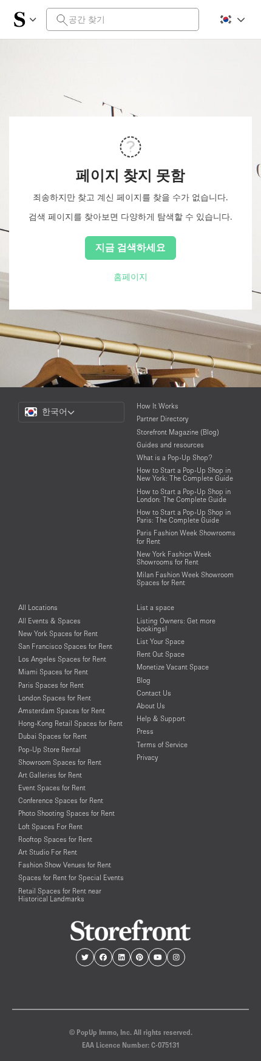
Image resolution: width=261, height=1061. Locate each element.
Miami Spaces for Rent (53, 672)
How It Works (157, 406)
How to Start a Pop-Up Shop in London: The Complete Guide (184, 495)
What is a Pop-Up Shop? (174, 457)
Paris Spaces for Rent (51, 685)
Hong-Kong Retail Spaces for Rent (70, 723)
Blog (144, 680)
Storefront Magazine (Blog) (178, 432)
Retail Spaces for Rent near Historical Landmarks (59, 895)
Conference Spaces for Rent (60, 800)
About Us (151, 706)
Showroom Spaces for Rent (59, 762)
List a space (155, 607)
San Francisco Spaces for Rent (65, 646)
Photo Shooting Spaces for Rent (66, 813)
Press (145, 731)
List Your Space (161, 641)
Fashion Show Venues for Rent (64, 865)
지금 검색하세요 (130, 247)
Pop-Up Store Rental (49, 749)
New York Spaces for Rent (58, 633)
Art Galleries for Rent (50, 775)
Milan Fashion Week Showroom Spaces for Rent (185, 578)
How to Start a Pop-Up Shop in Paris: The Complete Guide (184, 516)
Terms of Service (162, 744)
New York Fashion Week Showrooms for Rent (174, 558)
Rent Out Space (161, 654)
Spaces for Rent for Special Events (71, 877)
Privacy (147, 757)
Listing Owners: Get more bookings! (176, 624)
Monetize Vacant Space (173, 667)
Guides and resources (170, 445)
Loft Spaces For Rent (50, 826)
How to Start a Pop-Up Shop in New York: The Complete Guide (185, 474)
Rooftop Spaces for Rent (55, 839)
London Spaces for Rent (54, 698)
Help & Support (161, 718)
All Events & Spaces (49, 621)
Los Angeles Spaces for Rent (62, 659)
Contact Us (154, 693)
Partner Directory (162, 418)
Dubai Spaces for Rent (52, 736)
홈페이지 (130, 277)
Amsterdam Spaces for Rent (61, 710)
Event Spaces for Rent (52, 788)
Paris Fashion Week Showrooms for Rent (186, 536)
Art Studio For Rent (47, 852)
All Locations (38, 607)
